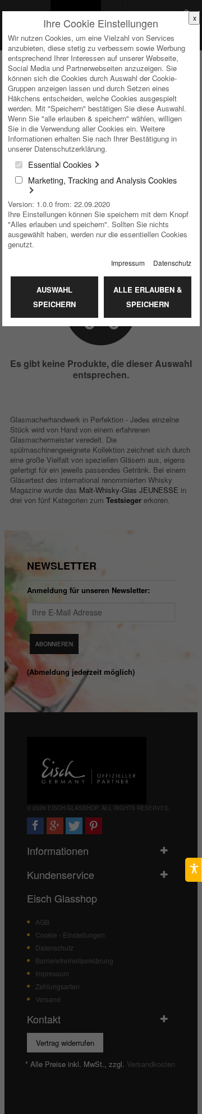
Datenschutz (172, 262)
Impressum (128, 262)
